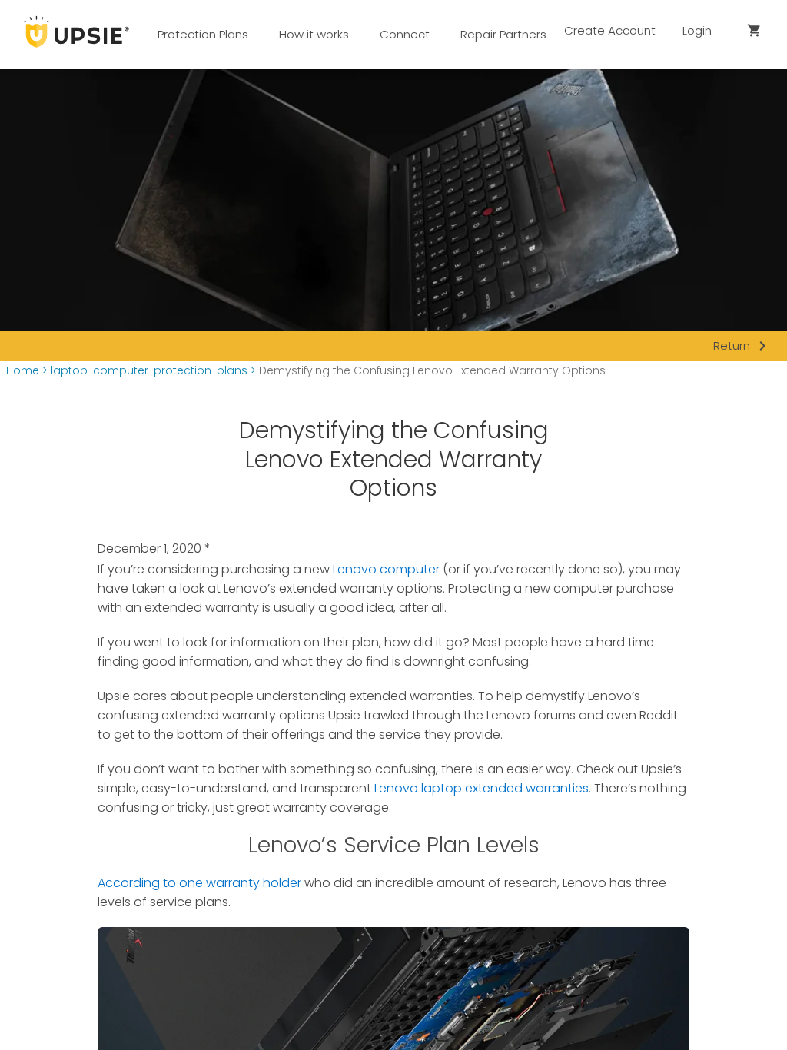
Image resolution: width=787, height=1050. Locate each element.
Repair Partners (503, 34)
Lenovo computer (386, 569)
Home (22, 370)
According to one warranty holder (199, 883)
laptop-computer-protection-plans (149, 370)
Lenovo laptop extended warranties (481, 788)
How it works (314, 34)
